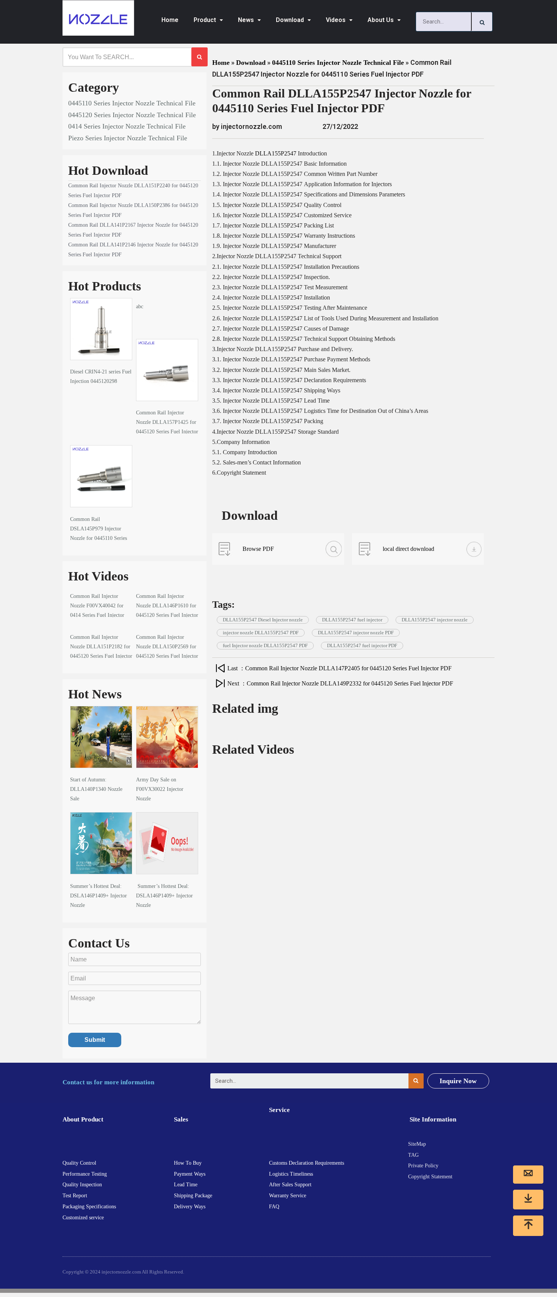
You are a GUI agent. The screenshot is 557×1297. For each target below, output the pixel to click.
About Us (381, 20)
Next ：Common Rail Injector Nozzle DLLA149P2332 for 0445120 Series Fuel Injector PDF (340, 683)
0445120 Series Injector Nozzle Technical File (132, 115)
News (246, 20)
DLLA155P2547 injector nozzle (435, 620)
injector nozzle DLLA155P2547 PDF (261, 632)
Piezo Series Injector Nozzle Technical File (127, 138)
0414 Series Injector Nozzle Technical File (127, 126)
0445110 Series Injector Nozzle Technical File (132, 103)
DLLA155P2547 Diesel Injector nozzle (263, 620)
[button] (458, 1081)
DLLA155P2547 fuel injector (352, 620)
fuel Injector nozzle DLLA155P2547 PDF (265, 645)
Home (169, 20)
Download (290, 20)
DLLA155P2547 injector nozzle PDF (356, 632)
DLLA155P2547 (275, 153)
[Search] (482, 21)
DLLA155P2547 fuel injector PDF (362, 645)
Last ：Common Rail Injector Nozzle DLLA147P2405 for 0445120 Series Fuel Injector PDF (339, 668)
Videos (336, 20)
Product (205, 20)
